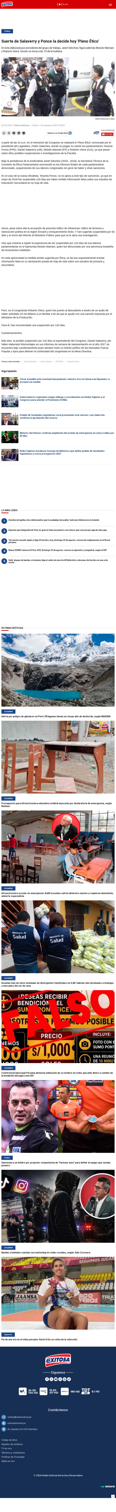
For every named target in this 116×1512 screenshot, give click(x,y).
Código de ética (9, 1440)
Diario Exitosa (46, 361)
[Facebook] (13, 133)
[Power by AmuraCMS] (107, 1486)
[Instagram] (60, 1379)
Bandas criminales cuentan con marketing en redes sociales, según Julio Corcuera (45, 1252)
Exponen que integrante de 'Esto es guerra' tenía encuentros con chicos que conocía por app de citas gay (57, 530)
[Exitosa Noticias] (7, 4)
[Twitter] (8, 133)
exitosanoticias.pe (16, 1423)
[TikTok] (69, 1379)
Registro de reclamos (12, 1444)
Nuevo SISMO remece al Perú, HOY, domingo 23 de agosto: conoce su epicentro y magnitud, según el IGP (57, 550)
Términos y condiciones (13, 1452)
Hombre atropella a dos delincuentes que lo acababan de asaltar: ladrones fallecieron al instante (53, 520)
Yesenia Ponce (73, 361)
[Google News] (64, 1379)
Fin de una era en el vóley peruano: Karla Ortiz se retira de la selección (39, 1339)
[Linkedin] (18, 133)
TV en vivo (6, 1448)
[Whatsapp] (3, 133)
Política (7, 31)
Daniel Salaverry (30, 361)
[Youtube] (56, 1379)
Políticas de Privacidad (12, 1457)
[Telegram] (23, 133)
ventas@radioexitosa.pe (19, 1417)
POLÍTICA (59, 361)
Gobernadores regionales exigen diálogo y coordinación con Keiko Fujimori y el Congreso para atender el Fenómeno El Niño (62, 398)
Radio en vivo (8, 1461)
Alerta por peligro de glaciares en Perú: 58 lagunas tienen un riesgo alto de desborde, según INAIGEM (55, 716)
